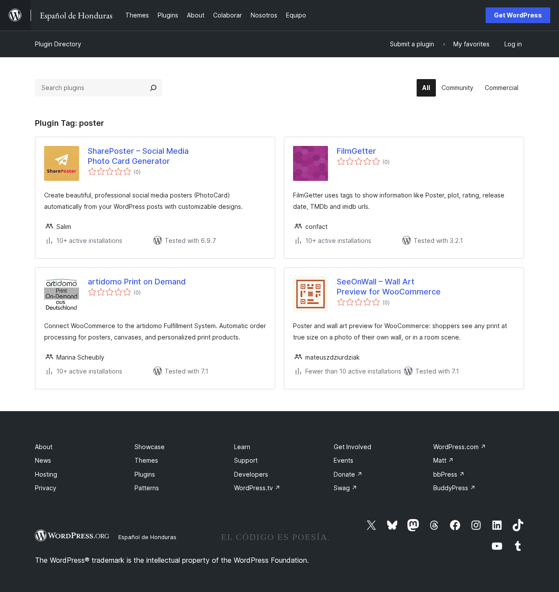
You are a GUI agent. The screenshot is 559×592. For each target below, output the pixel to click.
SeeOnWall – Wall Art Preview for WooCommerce (389, 286)
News (43, 460)
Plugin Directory (58, 44)
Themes (146, 460)
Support (246, 460)
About (43, 446)
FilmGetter (356, 151)
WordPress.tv (257, 488)
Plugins (145, 474)
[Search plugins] (153, 88)
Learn (242, 446)
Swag (345, 488)
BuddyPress (454, 488)
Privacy (45, 488)
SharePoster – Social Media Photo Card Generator (138, 156)
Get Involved (352, 446)
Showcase (150, 446)
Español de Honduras (147, 536)
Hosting (46, 474)
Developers (251, 474)
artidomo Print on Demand (137, 281)
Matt (443, 460)
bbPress (449, 474)
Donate (348, 474)
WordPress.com (459, 446)
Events (343, 460)
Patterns (147, 488)
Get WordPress (518, 15)
